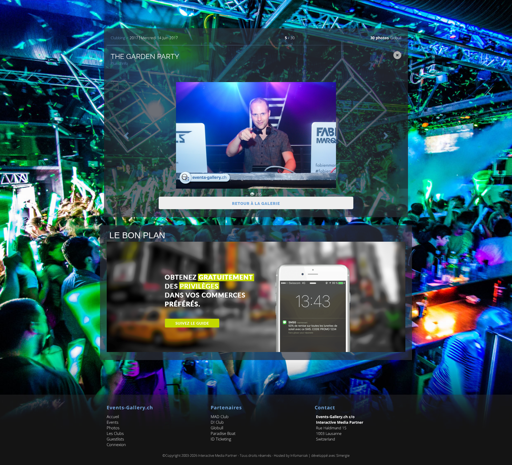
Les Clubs (115, 433)
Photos (113, 427)
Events (112, 422)
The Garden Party (145, 56)
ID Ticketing (221, 439)
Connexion (116, 444)
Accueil (113, 416)
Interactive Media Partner (217, 455)
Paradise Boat (223, 433)
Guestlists (115, 439)
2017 (134, 38)
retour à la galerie (256, 203)
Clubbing (118, 38)
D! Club (217, 422)
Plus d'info (119, 63)
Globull (395, 37)
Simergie (343, 455)
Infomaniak (299, 455)
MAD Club (220, 416)
